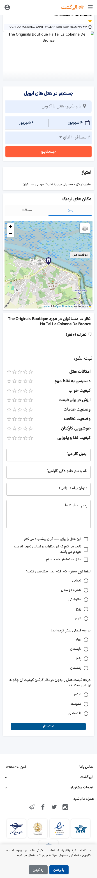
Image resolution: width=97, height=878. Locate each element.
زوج (78, 609)
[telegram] (32, 807)
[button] (48, 261)
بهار (78, 639)
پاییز (78, 658)
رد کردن (38, 870)
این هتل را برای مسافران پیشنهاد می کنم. (52, 539)
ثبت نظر (48, 726)
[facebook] (43, 807)
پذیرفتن (59, 870)
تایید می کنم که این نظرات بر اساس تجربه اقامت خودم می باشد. (47, 549)
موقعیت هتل (80, 255)
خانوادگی (74, 599)
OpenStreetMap (64, 306)
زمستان (75, 668)
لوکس (76, 694)
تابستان (75, 649)
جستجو (48, 151)
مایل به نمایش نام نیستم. (63, 559)
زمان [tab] (70, 210)
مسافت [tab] (26, 210)
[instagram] (65, 807)
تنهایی (76, 580)
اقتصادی (74, 713)
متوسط (75, 704)
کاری (78, 618)
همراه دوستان (71, 590)
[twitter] (54, 807)
